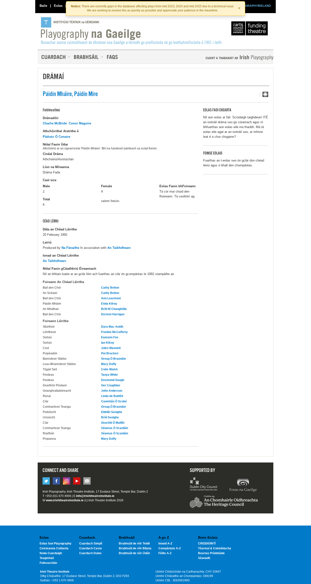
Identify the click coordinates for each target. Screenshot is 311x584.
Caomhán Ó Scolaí (114, 401)
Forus (243, 484)
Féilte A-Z (165, 553)
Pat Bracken (109, 353)
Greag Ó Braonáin (113, 358)
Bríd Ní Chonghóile (114, 309)
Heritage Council (224, 503)
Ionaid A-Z (165, 543)
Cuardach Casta (90, 548)
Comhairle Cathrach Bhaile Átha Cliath (204, 484)
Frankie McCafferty (114, 332)
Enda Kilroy (109, 303)
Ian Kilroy (107, 342)
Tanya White (109, 374)
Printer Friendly (264, 94)
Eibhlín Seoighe (111, 412)
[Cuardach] (54, 57)
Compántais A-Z (169, 548)
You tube (76, 481)
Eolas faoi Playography (55, 543)
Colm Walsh (109, 369)
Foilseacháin (48, 563)
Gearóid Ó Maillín (112, 422)
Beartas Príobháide (211, 553)
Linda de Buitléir (112, 396)
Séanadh (204, 558)
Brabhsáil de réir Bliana (135, 548)
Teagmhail (47, 558)
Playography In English (231, 57)
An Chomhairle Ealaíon (250, 29)
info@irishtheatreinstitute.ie (95, 496)
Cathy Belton (110, 287)
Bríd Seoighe (110, 417)
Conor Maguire (80, 123)
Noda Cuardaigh (51, 553)
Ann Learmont (111, 298)
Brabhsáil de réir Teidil (134, 543)
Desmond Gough (112, 380)
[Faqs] (112, 57)
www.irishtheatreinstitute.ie (65, 500)
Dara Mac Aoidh (112, 326)
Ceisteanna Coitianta (54, 548)
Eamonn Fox (109, 337)
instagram (66, 481)
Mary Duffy (108, 364)
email (87, 481)
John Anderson (111, 390)
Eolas (58, 6)
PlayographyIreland (131, 31)
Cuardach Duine (90, 553)
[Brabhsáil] (86, 57)
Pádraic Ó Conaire (56, 136)
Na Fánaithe (70, 248)
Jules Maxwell (111, 348)
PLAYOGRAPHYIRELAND (253, 6)
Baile (43, 6)
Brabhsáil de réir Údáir (134, 553)
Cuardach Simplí (90, 543)
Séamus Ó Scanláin (114, 428)
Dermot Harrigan (112, 314)
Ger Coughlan (110, 385)
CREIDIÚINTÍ (207, 543)
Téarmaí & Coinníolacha (214, 548)
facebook (56, 481)
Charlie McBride (55, 123)
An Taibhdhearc (119, 248)
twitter (46, 481)
